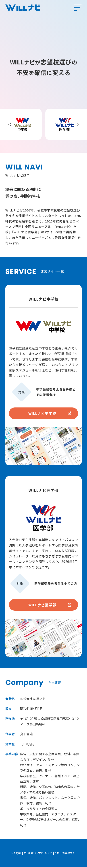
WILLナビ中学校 (42, 413)
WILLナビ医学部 (42, 604)
